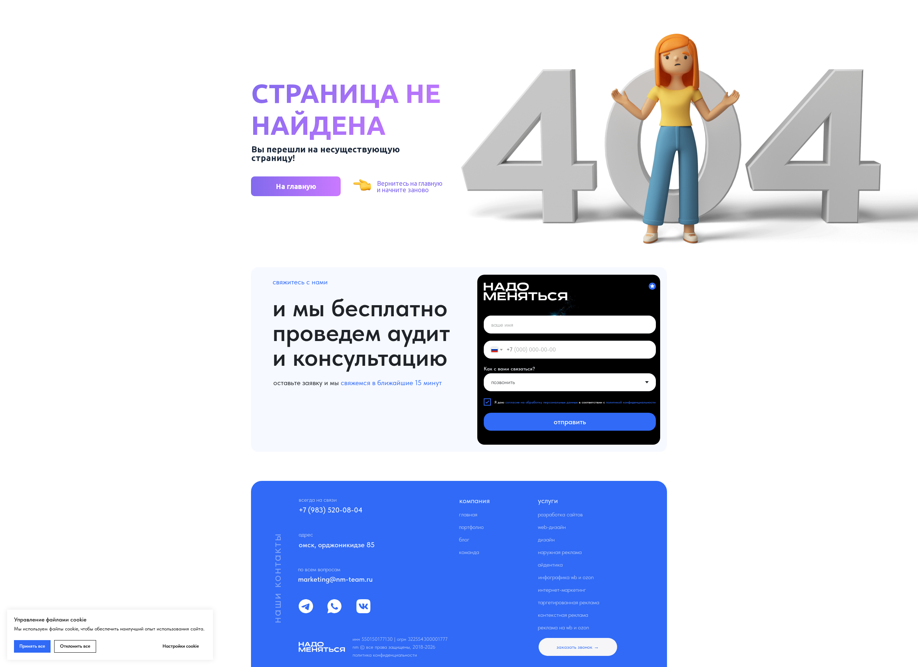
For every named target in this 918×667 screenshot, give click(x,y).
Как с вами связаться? (509, 369)
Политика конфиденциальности (384, 655)
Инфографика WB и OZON (566, 577)
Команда (469, 552)
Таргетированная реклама (568, 602)
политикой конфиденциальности (631, 402)
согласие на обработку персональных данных (541, 402)
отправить (570, 421)
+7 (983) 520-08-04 (331, 510)
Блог (464, 539)
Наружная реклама (560, 552)
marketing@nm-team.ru (335, 579)
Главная (468, 514)
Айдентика (550, 564)
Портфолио (471, 527)
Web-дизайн (552, 527)
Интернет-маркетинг (562, 589)
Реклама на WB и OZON (563, 627)
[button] (578, 647)
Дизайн (546, 539)
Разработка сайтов (560, 514)
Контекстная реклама (563, 614)
